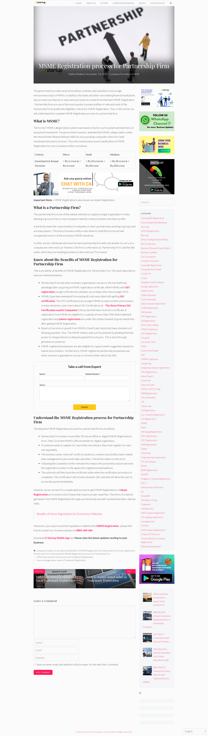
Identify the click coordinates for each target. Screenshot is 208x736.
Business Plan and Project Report (156, 248)
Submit (84, 407)
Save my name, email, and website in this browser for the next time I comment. (77, 664)
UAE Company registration (153, 513)
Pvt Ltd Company (148, 461)
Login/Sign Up (157, 3)
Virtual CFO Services (150, 534)
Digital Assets (147, 291)
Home (78, 3)
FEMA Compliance (149, 329)
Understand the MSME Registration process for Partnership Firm (80, 553)
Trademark (145, 504)
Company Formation (120, 73)
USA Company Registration (153, 530)
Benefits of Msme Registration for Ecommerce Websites (69, 514)
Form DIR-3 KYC (148, 342)
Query (42, 385)
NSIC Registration (149, 436)
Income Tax (146, 380)
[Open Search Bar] (170, 3)
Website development (151, 546)
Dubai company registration (153, 303)
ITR (142, 402)
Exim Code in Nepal (149, 325)
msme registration (126, 550)
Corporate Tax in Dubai (151, 269)
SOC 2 (144, 483)
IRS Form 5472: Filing (150, 389)
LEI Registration (148, 410)
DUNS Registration (149, 308)
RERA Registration (149, 470)
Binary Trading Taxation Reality (154, 239)
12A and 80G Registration (152, 218)
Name (42, 374)
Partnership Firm (41, 553)
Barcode (145, 235)
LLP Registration (148, 419)
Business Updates (149, 252)
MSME (136, 73)
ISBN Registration (149, 393)
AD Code (145, 227)
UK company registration (152, 517)
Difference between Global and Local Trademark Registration (64, 557)
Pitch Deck (146, 453)
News (143, 427)
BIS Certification (148, 244)
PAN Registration (149, 444)
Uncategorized (147, 521)
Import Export (147, 376)
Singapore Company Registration (155, 479)
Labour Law (146, 406)
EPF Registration (148, 316)
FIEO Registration (149, 333)
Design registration (150, 286)
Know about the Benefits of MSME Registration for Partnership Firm (86, 550)
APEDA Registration (150, 231)
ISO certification (148, 397)
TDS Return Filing (149, 500)
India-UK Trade (147, 385)
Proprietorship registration (153, 457)
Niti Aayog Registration (151, 432)
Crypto (144, 278)
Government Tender (150, 350)
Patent (144, 449)
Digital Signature (148, 295)
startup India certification (152, 487)
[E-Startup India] (42, 3)
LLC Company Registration (153, 414)
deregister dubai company (152, 282)
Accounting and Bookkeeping (154, 222)
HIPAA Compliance (149, 359)
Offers (104, 3)
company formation (45, 550)
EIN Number (146, 312)
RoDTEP (145, 474)
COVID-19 (146, 273)
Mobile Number (93, 374)
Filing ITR (145, 338)
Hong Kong (146, 363)
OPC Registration (149, 440)
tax (142, 491)
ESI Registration (148, 321)
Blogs (142, 3)
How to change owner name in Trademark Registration (61, 560)
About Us (91, 3)
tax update (145, 496)
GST (143, 355)
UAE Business (147, 508)
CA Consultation (148, 256)
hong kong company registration (155, 367)
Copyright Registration (151, 265)
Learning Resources (123, 3)
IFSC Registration (149, 372)
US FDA (144, 525)
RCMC (144, 466)
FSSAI (143, 346)
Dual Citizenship (148, 299)
